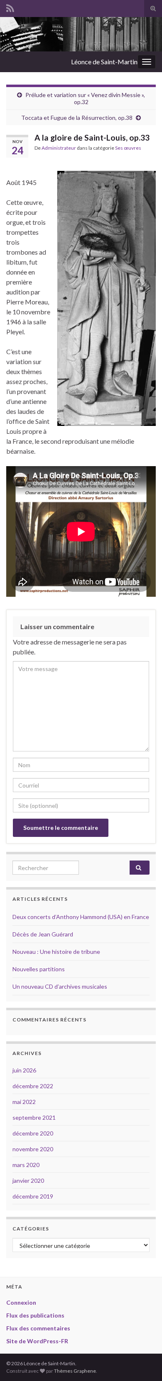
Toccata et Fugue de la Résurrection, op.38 (77, 117)
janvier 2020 (28, 1180)
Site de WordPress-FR (37, 1341)
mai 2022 (24, 1101)
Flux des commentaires (38, 1328)
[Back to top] (143, 1362)
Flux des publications (35, 1315)
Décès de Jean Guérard (42, 934)
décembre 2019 (32, 1196)
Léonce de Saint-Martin (104, 62)
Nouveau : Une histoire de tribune (56, 951)
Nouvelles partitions (38, 969)
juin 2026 (24, 1070)
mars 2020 (25, 1164)
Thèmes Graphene (75, 1371)
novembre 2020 (32, 1148)
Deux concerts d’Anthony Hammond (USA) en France (80, 916)
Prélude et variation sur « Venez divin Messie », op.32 (85, 98)
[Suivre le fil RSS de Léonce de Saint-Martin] (10, 7)
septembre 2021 (34, 1117)
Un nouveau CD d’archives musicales (59, 986)
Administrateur (59, 148)
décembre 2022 (32, 1085)
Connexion (21, 1302)
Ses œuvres (128, 148)
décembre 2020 (32, 1133)
